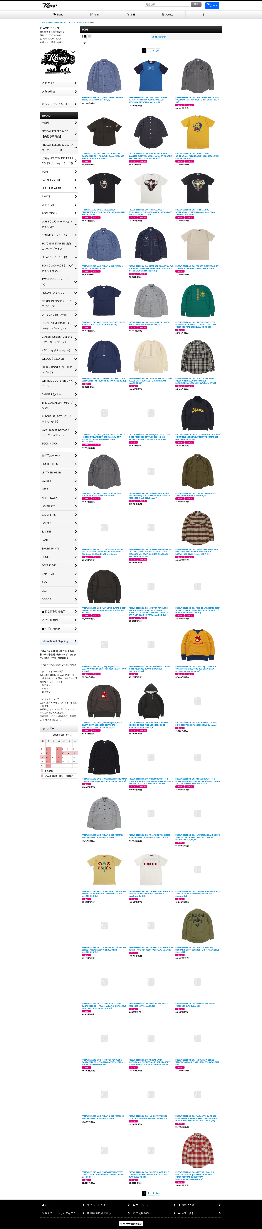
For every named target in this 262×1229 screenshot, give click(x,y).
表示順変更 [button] (160, 37)
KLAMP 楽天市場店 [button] (132, 1223)
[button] (131, 15)
